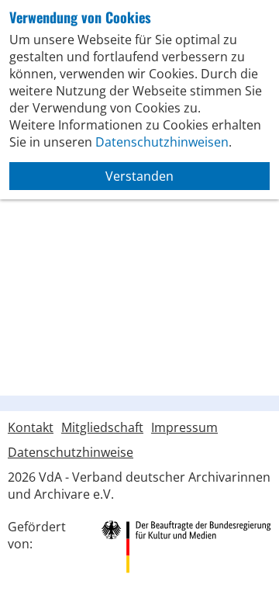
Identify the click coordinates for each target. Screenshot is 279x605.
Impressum (184, 427)
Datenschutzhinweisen (162, 141)
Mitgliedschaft (102, 427)
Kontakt (30, 427)
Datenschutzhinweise (70, 452)
